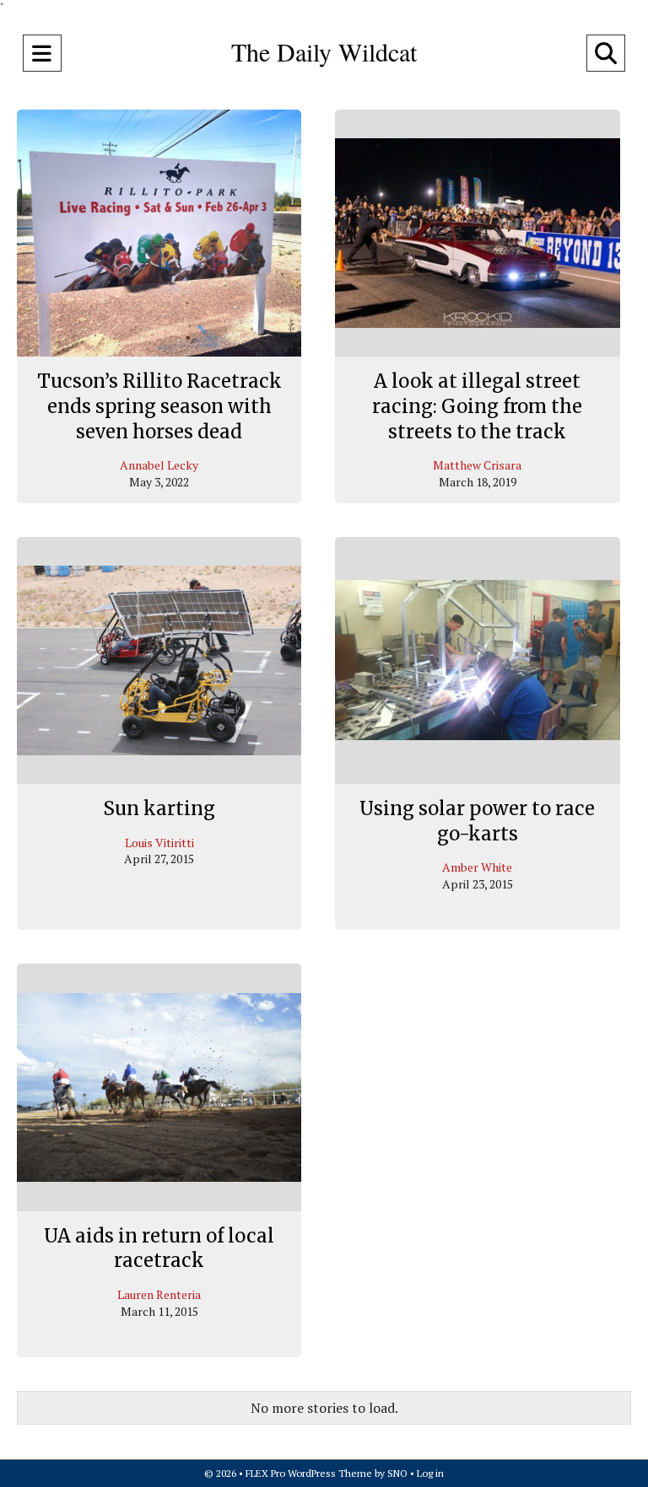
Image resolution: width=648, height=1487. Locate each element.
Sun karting (159, 808)
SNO (397, 1473)
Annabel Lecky (159, 465)
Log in (430, 1473)
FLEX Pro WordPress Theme (309, 1473)
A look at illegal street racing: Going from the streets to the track (477, 406)
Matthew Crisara (477, 465)
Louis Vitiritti (159, 843)
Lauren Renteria (159, 1294)
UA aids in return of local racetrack (159, 1248)
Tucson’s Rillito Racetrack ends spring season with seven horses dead (159, 406)
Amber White (477, 867)
